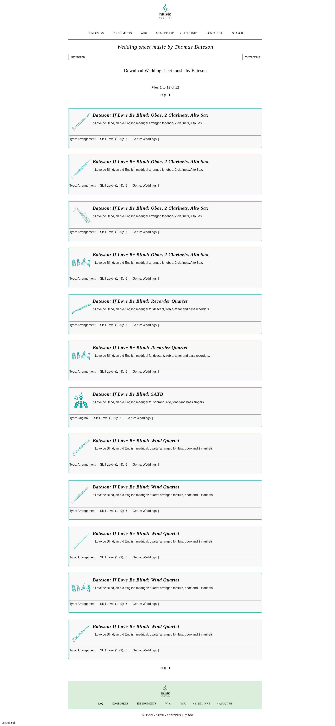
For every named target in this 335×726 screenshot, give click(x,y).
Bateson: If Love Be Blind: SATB (128, 394)
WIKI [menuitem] (144, 33)
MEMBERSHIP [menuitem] (165, 33)
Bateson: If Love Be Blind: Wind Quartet (136, 440)
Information (77, 57)
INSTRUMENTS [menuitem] (122, 33)
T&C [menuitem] (183, 703)
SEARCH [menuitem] (237, 33)
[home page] (165, 11)
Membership (252, 57)
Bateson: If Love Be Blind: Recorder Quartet (140, 301)
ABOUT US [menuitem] (225, 703)
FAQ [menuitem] (100, 703)
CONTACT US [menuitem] (214, 33)
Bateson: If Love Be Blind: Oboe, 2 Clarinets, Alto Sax (150, 115)
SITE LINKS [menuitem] (190, 33)
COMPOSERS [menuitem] (96, 33)
